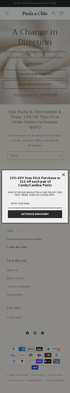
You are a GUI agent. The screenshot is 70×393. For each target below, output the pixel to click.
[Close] (63, 174)
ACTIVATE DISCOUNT (35, 214)
